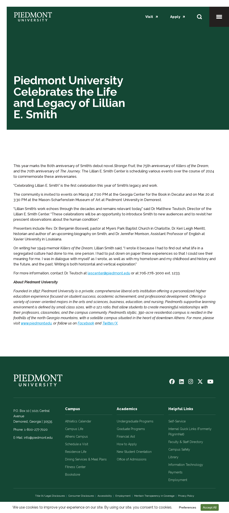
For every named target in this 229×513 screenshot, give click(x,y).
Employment (177, 480)
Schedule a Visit (76, 444)
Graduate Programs (131, 429)
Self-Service (177, 421)
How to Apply (127, 444)
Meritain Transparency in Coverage (154, 495)
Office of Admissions (131, 459)
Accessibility (105, 495)
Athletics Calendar (78, 421)
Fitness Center (75, 467)
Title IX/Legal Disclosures (50, 495)
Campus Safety (179, 449)
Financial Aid (126, 436)
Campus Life (74, 429)
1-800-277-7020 (36, 429)
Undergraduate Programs (135, 421)
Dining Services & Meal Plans (86, 459)
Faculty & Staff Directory (185, 442)
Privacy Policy (186, 495)
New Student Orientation (134, 452)
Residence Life (75, 452)
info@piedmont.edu (38, 437)
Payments (175, 472)
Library (173, 457)
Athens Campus (76, 436)
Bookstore (72, 474)
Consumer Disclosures (81, 495)
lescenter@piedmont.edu (109, 273)
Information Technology (185, 464)
